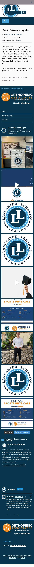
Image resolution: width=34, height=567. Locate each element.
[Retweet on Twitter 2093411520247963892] (11, 515)
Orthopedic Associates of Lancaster (16, 459)
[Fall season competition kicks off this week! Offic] (17, 185)
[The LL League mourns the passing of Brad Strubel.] (17, 250)
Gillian (23, 557)
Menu (5, 21)
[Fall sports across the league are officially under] (17, 217)
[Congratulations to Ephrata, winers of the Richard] (17, 152)
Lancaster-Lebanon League (13, 34)
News (19, 40)
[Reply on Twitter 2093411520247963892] (7, 515)
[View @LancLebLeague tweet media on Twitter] (8, 509)
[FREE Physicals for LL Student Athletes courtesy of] (17, 315)
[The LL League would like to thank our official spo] (17, 413)
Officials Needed (8, 81)
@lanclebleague (19, 496)
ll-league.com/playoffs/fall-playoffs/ (14, 465)
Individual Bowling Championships (15, 77)
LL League (10, 496)
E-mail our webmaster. (18, 545)
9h (25, 496)
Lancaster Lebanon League (16, 444)
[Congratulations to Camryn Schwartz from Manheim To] (17, 348)
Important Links (7, 116)
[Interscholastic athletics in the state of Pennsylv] (17, 380)
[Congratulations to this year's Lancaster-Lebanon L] (17, 282)
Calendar (4, 120)
